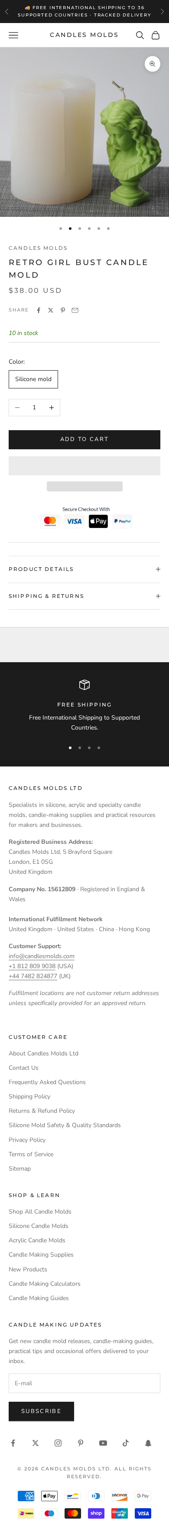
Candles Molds (38, 248)
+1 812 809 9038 (32, 966)
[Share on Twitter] (50, 310)
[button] (84, 465)
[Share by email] (75, 310)
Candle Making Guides (39, 1298)
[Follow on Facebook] (13, 1443)
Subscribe (41, 1411)
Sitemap (20, 1168)
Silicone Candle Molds (38, 1226)
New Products (28, 1269)
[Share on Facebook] (38, 310)
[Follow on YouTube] (103, 1443)
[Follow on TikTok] (125, 1443)
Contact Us (24, 1068)
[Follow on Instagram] (58, 1443)
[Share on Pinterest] (62, 310)
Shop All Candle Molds (40, 1212)
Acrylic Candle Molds (37, 1240)
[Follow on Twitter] (35, 1443)
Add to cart (84, 439)
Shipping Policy (29, 1096)
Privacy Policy (27, 1140)
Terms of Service (31, 1154)
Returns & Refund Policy (42, 1111)
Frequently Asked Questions (47, 1082)
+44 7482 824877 (33, 976)
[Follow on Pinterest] (80, 1443)
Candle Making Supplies (41, 1255)
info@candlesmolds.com (42, 956)
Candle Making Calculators (45, 1284)
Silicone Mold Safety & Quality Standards (65, 1125)
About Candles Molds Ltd (43, 1053)
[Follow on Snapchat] (148, 1443)
